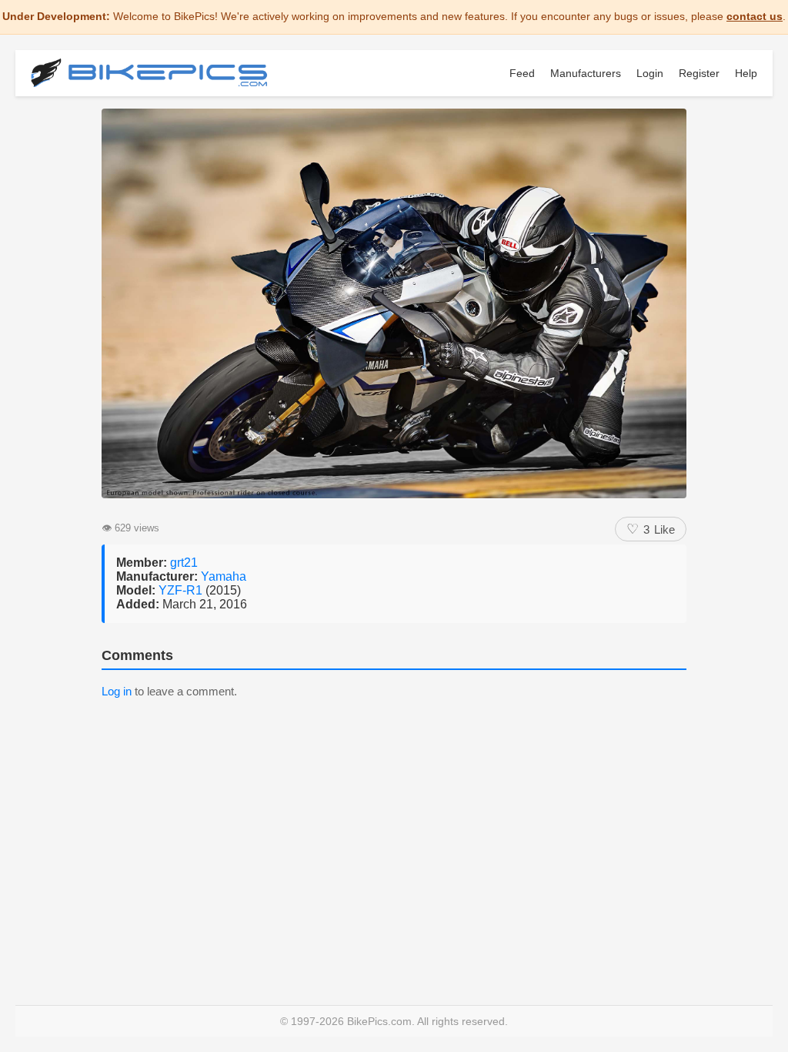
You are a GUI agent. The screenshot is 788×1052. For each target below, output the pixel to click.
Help (746, 73)
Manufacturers (585, 73)
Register (699, 73)
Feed (522, 73)
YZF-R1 (182, 590)
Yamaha (223, 576)
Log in (117, 691)
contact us (754, 16)
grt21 (184, 562)
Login (649, 73)
